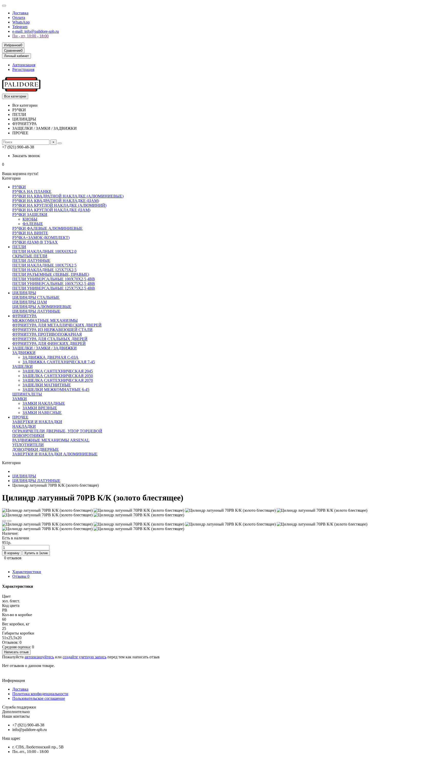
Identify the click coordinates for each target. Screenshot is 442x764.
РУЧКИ (19, 187)
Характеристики (26, 572)
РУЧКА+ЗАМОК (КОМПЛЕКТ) (41, 237)
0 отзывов (12, 558)
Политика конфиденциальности (40, 694)
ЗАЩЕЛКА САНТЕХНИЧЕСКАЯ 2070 (58, 380)
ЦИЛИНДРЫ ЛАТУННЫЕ (36, 311)
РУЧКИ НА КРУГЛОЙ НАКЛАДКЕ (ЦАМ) (51, 210)
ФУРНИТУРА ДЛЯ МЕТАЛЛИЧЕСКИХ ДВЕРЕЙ (57, 325)
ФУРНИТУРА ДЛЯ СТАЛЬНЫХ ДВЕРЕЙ (49, 339)
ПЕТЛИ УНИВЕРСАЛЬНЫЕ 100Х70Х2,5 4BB (53, 279)
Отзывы (20, 576)
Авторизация (23, 65)
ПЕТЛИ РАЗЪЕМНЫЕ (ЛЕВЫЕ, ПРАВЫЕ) (50, 274)
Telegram (19, 27)
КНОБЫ (30, 219)
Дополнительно (16, 712)
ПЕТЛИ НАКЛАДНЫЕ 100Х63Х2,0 (44, 251)
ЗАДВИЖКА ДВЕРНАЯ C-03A (51, 357)
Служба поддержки (19, 707)
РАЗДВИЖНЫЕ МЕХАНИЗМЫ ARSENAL (51, 440)
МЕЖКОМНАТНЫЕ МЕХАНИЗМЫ (45, 320)
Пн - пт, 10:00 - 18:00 (30, 36)
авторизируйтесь (39, 657)
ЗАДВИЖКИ (24, 353)
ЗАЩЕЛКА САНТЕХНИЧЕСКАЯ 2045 (58, 371)
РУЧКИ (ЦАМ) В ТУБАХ (35, 242)
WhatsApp (21, 22)
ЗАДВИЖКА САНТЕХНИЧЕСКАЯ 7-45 (59, 362)
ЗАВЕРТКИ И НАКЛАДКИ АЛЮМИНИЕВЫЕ (54, 454)
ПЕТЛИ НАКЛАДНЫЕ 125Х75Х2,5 (44, 270)
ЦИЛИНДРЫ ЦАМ (29, 302)
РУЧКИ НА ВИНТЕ (30, 233)
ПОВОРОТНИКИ (28, 435)
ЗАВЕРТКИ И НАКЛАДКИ (37, 422)
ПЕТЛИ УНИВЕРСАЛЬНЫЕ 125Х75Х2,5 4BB (53, 288)
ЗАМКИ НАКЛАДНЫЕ (44, 403)
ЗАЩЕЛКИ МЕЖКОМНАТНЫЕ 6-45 (56, 389)
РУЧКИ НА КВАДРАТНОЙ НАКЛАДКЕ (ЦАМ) (55, 201)
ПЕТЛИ (19, 247)
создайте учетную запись (84, 657)
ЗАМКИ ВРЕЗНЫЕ (40, 408)
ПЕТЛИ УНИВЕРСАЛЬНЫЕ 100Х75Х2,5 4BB (53, 283)
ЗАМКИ (19, 399)
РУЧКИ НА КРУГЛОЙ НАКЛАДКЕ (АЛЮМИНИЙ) (59, 205)
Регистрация (23, 69)
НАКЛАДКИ (24, 426)
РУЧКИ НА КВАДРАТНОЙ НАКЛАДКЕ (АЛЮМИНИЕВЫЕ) (68, 196)
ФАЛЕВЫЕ (33, 224)
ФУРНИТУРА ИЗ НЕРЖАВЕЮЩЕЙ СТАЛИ (52, 330)
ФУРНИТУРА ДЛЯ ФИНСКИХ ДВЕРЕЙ (49, 343)
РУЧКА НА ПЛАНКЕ (31, 191)
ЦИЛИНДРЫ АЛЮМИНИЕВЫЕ (41, 306)
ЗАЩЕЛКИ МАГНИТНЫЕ (47, 385)
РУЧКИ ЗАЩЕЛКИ (29, 214)
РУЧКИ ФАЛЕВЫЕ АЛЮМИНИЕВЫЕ (47, 228)
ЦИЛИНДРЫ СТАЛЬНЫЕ (36, 297)
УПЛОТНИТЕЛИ (28, 445)
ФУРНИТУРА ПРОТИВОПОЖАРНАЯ (47, 334)
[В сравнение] (9, 521)
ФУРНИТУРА (24, 316)
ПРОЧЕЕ (20, 417)
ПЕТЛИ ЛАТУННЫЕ (31, 260)
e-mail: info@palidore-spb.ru (35, 31)
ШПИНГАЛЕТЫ (27, 394)
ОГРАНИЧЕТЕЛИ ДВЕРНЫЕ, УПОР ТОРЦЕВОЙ (57, 431)
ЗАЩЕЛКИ (22, 366)
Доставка (20, 13)
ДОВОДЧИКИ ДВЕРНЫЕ (35, 449)
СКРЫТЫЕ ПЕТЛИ (29, 256)
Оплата (18, 17)
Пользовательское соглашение (38, 698)
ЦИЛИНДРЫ (24, 293)
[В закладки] (4, 521)
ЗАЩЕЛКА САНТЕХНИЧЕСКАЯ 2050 (58, 376)
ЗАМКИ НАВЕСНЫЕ (42, 412)
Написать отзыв (16, 652)
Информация (13, 680)
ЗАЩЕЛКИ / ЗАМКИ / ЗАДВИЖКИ (44, 348)
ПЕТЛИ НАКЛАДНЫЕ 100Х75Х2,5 (44, 265)
